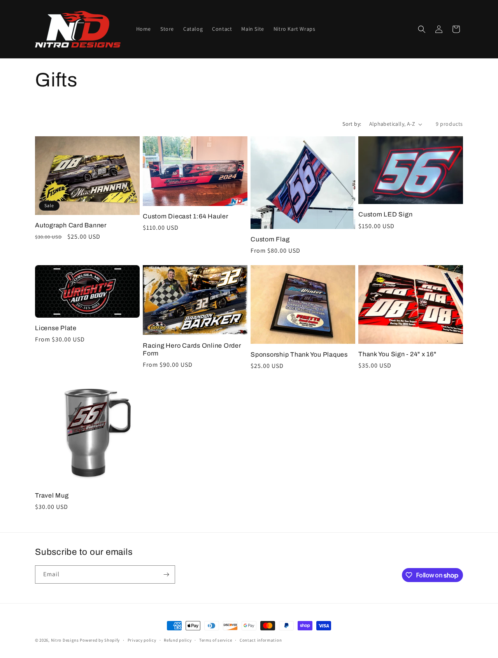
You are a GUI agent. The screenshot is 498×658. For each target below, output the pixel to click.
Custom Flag (270, 239)
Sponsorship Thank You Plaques (299, 354)
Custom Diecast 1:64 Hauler (185, 216)
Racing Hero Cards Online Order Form (192, 349)
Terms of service (215, 640)
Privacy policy (142, 640)
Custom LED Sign (385, 214)
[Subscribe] (166, 574)
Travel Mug (52, 495)
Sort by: (351, 123)
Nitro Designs (65, 640)
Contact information (261, 640)
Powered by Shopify (100, 640)
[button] (421, 29)
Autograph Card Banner (71, 225)
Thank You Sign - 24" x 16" (397, 354)
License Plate (56, 328)
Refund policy (177, 640)
